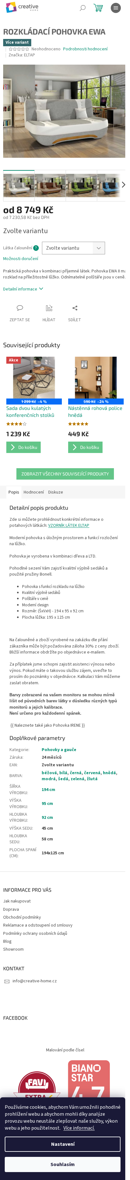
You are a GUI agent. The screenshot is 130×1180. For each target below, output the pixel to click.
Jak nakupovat (17, 901)
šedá (63, 779)
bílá (63, 773)
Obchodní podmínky (22, 917)
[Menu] (115, 8)
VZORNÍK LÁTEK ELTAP (68, 525)
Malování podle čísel (65, 1050)
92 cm (47, 817)
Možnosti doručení (20, 259)
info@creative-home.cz (35, 981)
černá (75, 773)
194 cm (48, 790)
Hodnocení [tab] (34, 492)
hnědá (109, 773)
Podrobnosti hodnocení (85, 49)
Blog (7, 941)
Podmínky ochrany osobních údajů (35, 933)
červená (92, 773)
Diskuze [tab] (55, 492)
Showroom (13, 949)
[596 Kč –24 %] (96, 378)
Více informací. (79, 1128)
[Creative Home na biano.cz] (88, 1090)
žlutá (92, 779)
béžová (49, 773)
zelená (77, 779)
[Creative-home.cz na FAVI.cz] (37, 1090)
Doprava (11, 909)
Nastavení (62, 1144)
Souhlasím (62, 1164)
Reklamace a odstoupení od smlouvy (38, 925)
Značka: (22, 55)
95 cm (47, 803)
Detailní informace (20, 289)
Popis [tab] (14, 492)
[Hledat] (82, 8)
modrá (49, 779)
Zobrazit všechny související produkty (65, 473)
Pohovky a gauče (59, 750)
